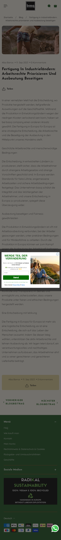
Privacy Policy (16, 284)
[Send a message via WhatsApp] (55, 528)
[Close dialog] (57, 254)
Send (16, 277)
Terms (23, 284)
